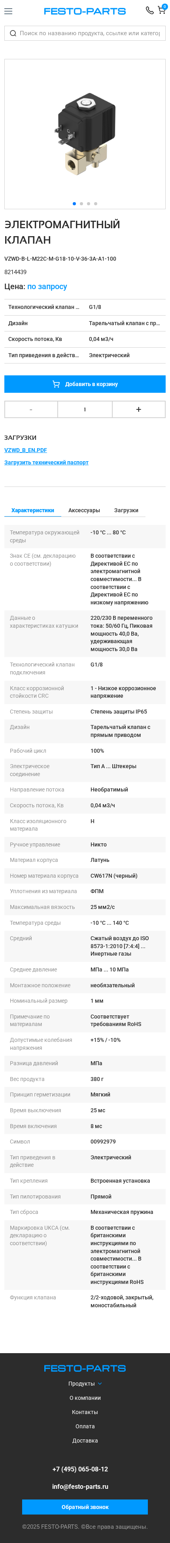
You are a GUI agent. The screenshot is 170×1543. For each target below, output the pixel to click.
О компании (85, 1398)
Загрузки (126, 510)
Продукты (81, 1383)
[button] (156, 134)
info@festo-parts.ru (80, 1486)
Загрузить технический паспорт (46, 462)
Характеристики (32, 510)
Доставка (85, 1440)
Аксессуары (84, 510)
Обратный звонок (85, 1507)
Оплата (85, 1426)
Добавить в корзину (91, 384)
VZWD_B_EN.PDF (25, 450)
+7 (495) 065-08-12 (80, 1469)
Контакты (85, 1412)
